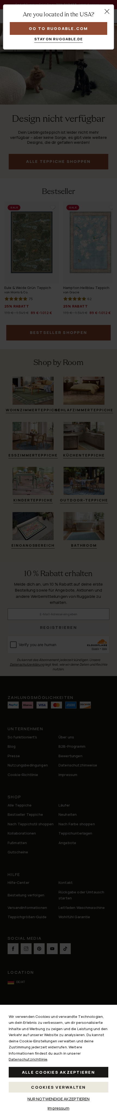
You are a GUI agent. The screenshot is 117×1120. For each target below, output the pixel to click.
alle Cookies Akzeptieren (58, 1072)
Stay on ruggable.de (58, 38)
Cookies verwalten (58, 1087)
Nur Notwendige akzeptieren (58, 1099)
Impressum (58, 1108)
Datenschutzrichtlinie (28, 1059)
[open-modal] (107, 11)
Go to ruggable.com (58, 28)
